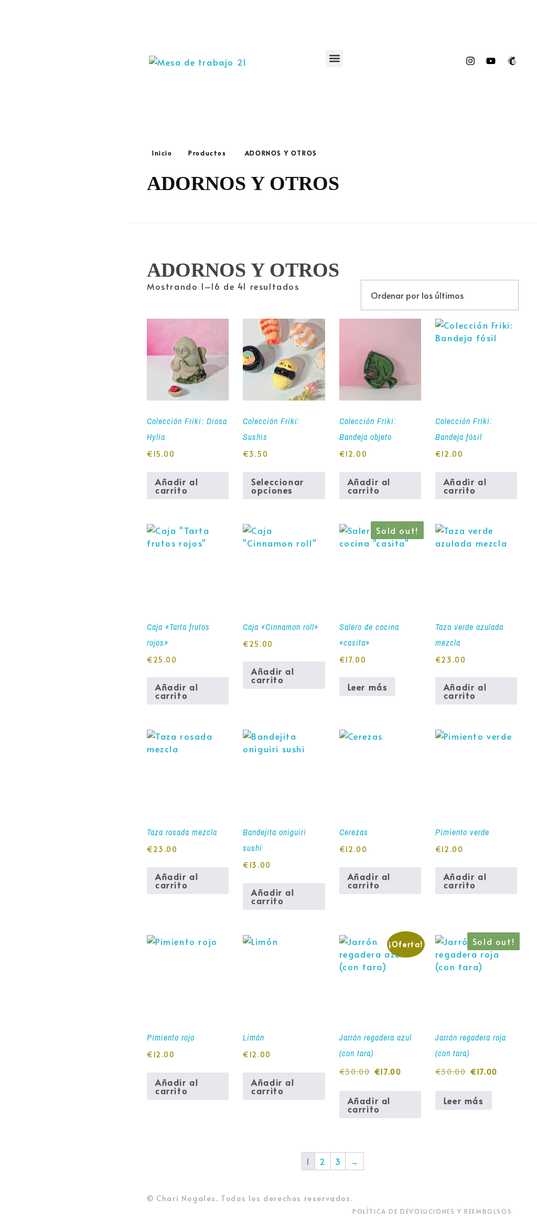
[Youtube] (491, 61)
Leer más (368, 686)
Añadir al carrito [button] (176, 486)
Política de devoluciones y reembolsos (432, 1211)
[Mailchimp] (512, 61)
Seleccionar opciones (277, 486)
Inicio (162, 153)
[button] (334, 58)
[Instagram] (470, 61)
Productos (207, 153)
